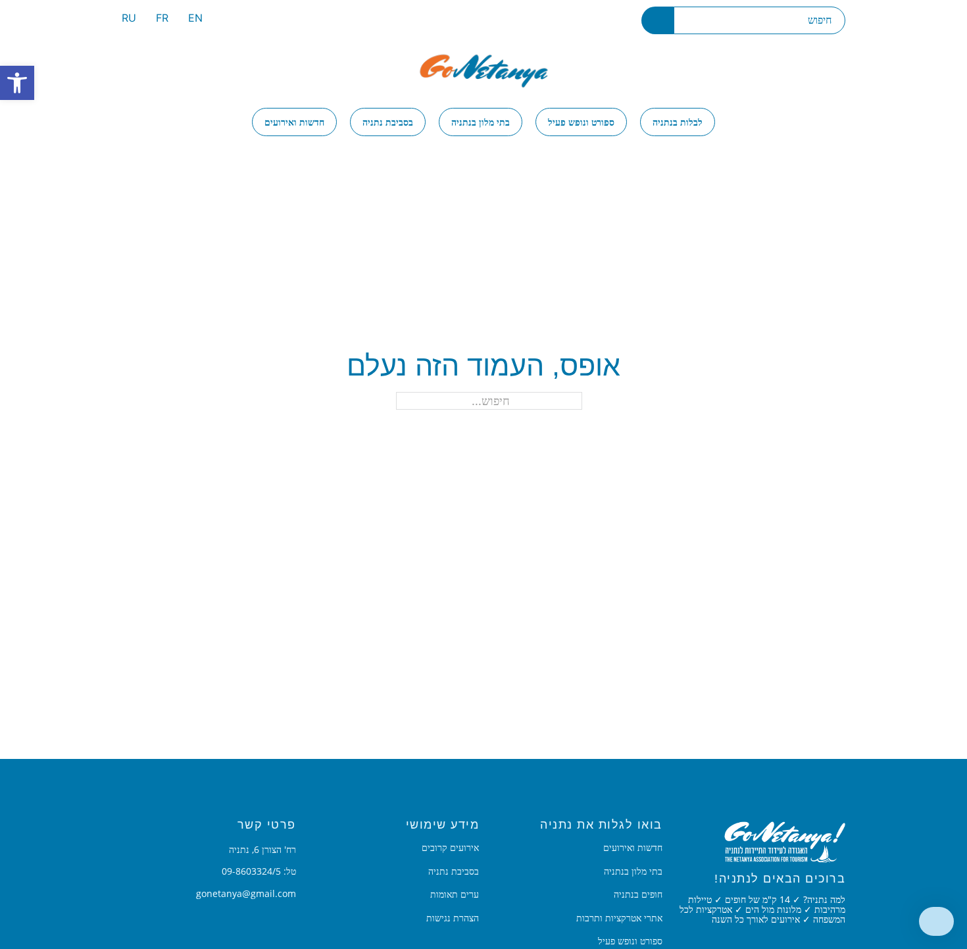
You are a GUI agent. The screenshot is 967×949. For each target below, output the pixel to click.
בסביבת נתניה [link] (387, 122)
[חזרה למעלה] (936, 921)
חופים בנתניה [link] (638, 894)
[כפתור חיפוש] (657, 20)
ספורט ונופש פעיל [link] (581, 122)
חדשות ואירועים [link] (294, 122)
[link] (17, 83)
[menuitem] (195, 20)
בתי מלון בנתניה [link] (480, 122)
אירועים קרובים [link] (450, 848)
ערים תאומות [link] (454, 894)
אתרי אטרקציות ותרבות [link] (619, 918)
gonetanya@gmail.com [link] (246, 894)
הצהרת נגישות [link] (452, 918)
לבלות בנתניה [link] (678, 122)
